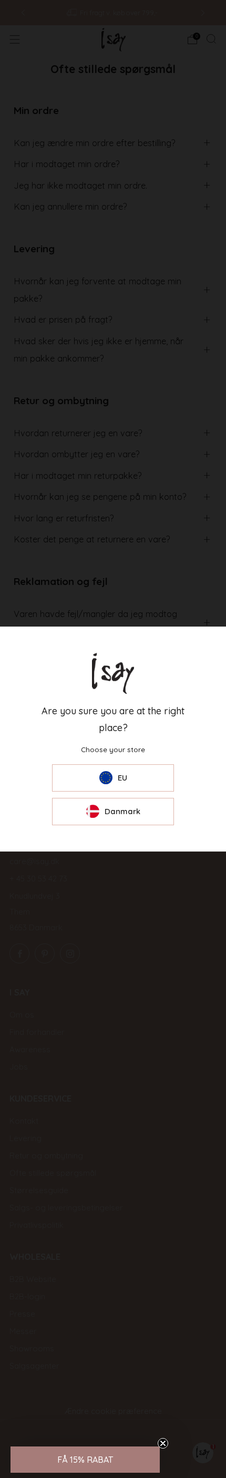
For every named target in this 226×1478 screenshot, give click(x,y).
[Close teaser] (163, 1443)
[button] (85, 1459)
